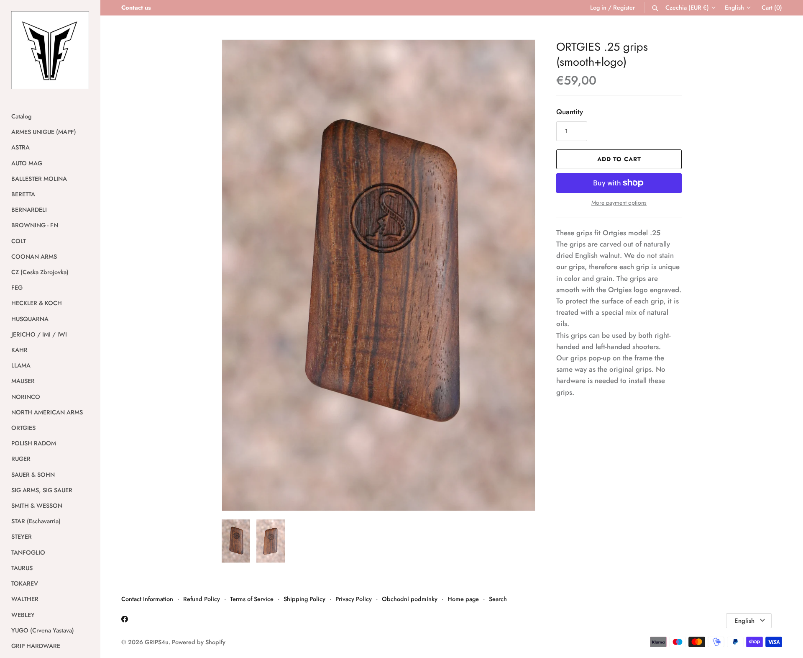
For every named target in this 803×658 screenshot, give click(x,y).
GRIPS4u (157, 642)
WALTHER (24, 599)
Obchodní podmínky (409, 599)
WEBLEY (23, 615)
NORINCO (25, 397)
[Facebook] (124, 621)
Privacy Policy (353, 599)
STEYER (21, 536)
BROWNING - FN (34, 225)
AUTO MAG (26, 163)
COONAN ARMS (34, 256)
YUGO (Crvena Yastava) (42, 630)
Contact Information (147, 599)
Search (498, 599)
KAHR (19, 350)
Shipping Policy (304, 599)
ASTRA (20, 147)
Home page (463, 599)
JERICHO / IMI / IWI (39, 334)
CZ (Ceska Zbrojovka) (40, 272)
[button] (517, 275)
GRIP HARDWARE (35, 646)
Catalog (21, 116)
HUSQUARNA (30, 319)
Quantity (569, 112)
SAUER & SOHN (33, 474)
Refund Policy (201, 599)
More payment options (619, 203)
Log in (598, 7)
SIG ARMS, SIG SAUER (41, 490)
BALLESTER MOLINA (39, 179)
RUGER (21, 459)
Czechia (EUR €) (687, 7)
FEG (17, 287)
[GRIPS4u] (50, 50)
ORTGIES (23, 428)
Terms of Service (252, 599)
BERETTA (23, 194)
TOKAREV (24, 583)
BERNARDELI (29, 210)
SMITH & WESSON (36, 505)
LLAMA (21, 365)
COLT (18, 241)
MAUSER (23, 381)
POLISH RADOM (33, 443)
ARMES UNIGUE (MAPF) (43, 132)
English (734, 7)
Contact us (136, 7)
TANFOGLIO (28, 552)
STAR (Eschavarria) (36, 521)
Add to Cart (619, 159)
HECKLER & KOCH (36, 303)
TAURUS (22, 568)
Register (624, 7)
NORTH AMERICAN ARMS (47, 412)
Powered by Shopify (198, 642)
